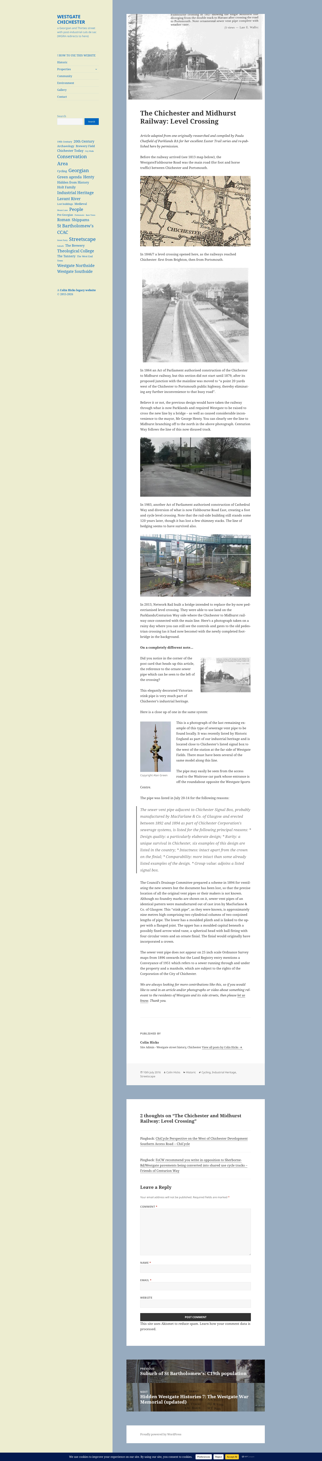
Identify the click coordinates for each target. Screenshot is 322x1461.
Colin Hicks (173, 1072)
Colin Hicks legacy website (78, 290)
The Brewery (75, 245)
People (76, 209)
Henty (88, 176)
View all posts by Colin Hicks (220, 1047)
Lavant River (69, 198)
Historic (62, 62)
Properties (64, 69)
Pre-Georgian (65, 214)
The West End (85, 256)
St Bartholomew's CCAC (75, 229)
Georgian (78, 170)
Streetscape (82, 239)
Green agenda (69, 176)
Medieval (80, 204)
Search (61, 116)
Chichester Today (70, 150)
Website (146, 1297)
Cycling (62, 171)
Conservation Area (72, 160)
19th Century (64, 141)
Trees (60, 260)
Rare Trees (90, 215)
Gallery (62, 90)
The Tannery (66, 256)
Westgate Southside (75, 271)
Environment (65, 83)
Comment (148, 1206)
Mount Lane (62, 210)
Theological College (75, 251)
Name (145, 1263)
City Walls (89, 151)
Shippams (80, 219)
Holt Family (66, 187)
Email (145, 1280)
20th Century (84, 141)
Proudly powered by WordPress (160, 1434)
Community (64, 76)
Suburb (60, 246)
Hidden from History (73, 182)
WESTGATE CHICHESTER (71, 19)
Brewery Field (85, 146)
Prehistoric (79, 215)
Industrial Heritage (75, 192)
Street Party (62, 240)
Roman (63, 219)
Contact (62, 97)
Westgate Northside (76, 265)
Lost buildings (65, 204)
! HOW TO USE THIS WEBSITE (76, 55)
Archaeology (65, 146)
